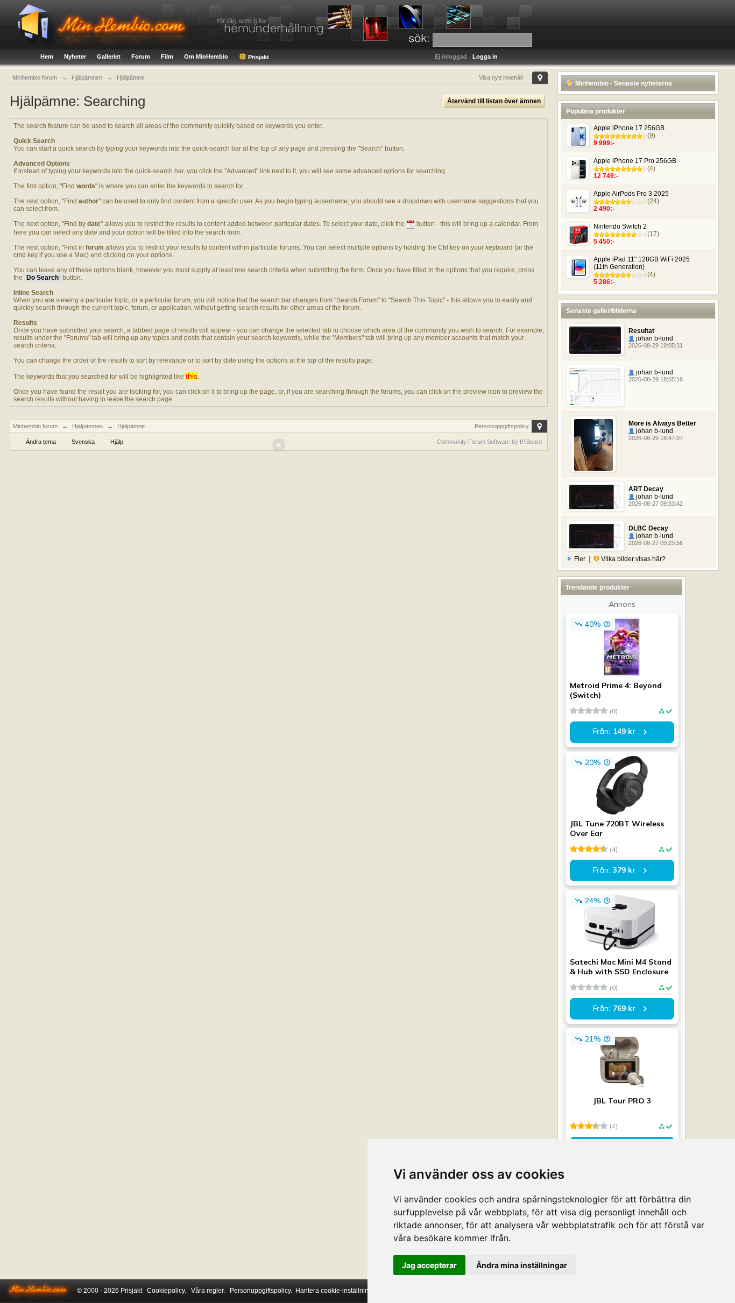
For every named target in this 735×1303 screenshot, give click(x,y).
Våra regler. (208, 1290)
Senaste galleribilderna (601, 311)
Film (167, 56)
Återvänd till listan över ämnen (494, 101)
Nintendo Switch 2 (620, 226)
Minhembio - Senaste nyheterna (623, 83)
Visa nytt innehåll (500, 77)
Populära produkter (595, 111)
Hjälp (116, 441)
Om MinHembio (206, 56)
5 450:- (603, 241)
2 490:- (603, 209)
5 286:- (603, 282)
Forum (140, 56)
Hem (46, 56)
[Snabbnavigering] (540, 78)
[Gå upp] (278, 444)
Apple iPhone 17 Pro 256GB (634, 161)
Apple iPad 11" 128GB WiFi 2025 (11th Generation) (641, 263)
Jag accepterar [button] (429, 1265)
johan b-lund (653, 338)
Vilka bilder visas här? (632, 559)
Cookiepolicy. (166, 1290)
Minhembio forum (35, 426)
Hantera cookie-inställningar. (337, 1290)
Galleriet (109, 56)
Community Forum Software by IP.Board (489, 441)
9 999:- (603, 143)
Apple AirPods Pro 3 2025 (631, 193)
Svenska (83, 441)
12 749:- (605, 176)
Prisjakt (257, 57)
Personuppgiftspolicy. (261, 1290)
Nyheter (75, 56)
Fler (580, 559)
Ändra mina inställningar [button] (521, 1265)
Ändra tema (41, 441)
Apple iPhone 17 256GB (629, 128)
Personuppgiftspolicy (502, 426)
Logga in (485, 56)
